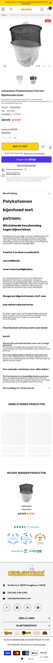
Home (3, 15)
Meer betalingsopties (26, 165)
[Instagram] (17, 607)
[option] (26, 3)
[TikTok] (38, 607)
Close (50, 2)
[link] (13, 451)
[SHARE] (49, 147)
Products (13, 15)
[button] (43, 66)
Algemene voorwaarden (34, 153)
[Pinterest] (27, 607)
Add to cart (19, 146)
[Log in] (41, 9)
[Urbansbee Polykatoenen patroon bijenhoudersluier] (26, 492)
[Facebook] (6, 607)
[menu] (3, 9)
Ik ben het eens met (14, 153)
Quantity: (6, 133)
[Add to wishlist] (43, 146)
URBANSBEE (15, 107)
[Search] (11, 9)
